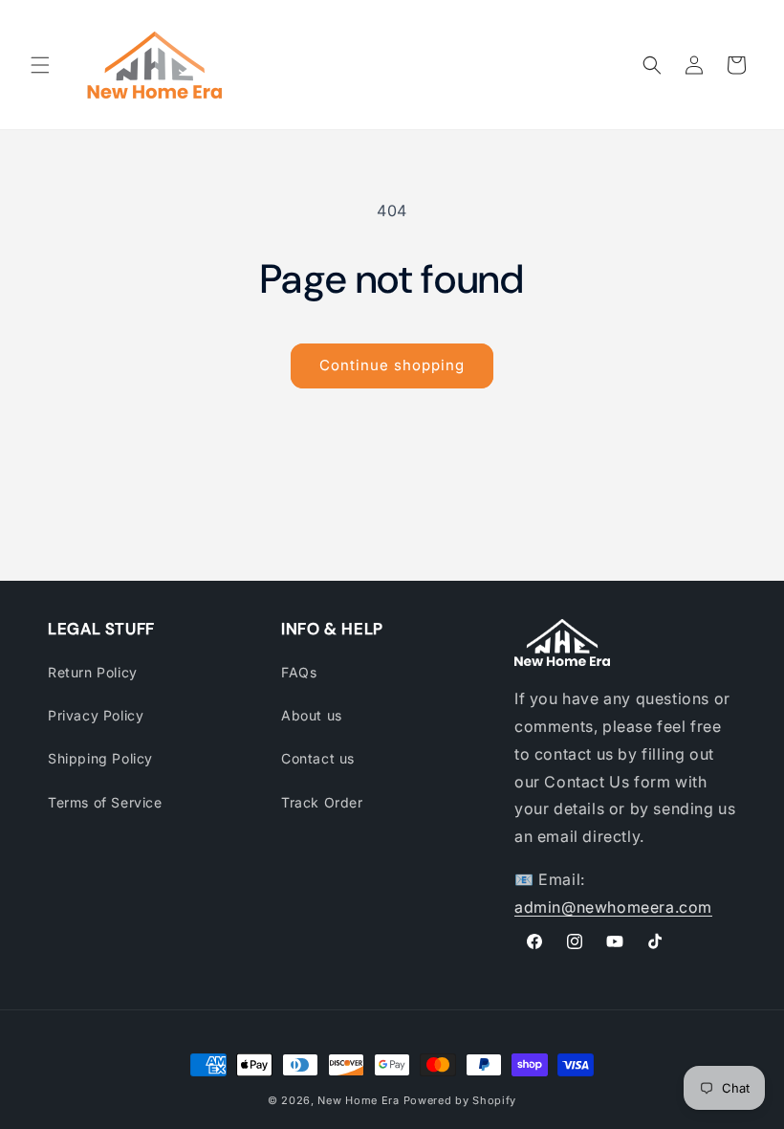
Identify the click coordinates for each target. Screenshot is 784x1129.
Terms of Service (105, 802)
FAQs (298, 672)
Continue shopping (392, 365)
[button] (40, 65)
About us (311, 715)
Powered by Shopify (460, 1100)
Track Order (322, 802)
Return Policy (93, 672)
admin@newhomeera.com (613, 907)
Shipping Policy (100, 758)
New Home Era (358, 1100)
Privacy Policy (95, 715)
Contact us (318, 758)
